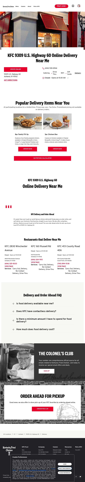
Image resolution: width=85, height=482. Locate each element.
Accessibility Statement (8, 477)
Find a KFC (77, 450)
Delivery (78, 73)
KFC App (67, 454)
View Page (9, 266)
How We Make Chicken (43, 452)
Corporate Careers (57, 452)
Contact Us (67, 452)
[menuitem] (17, 6)
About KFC (40, 450)
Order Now (27, 149)
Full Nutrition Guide (26, 452)
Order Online (15, 69)
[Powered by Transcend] (15, 479)
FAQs (66, 450)
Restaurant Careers (57, 450)
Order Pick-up (42, 409)
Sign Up (46, 371)
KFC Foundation (42, 454)
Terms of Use (30, 475)
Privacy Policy (6, 475)
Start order (61, 6)
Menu (23, 450)
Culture (54, 454)
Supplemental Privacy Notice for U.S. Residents (32, 470)
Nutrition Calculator (42, 158)
